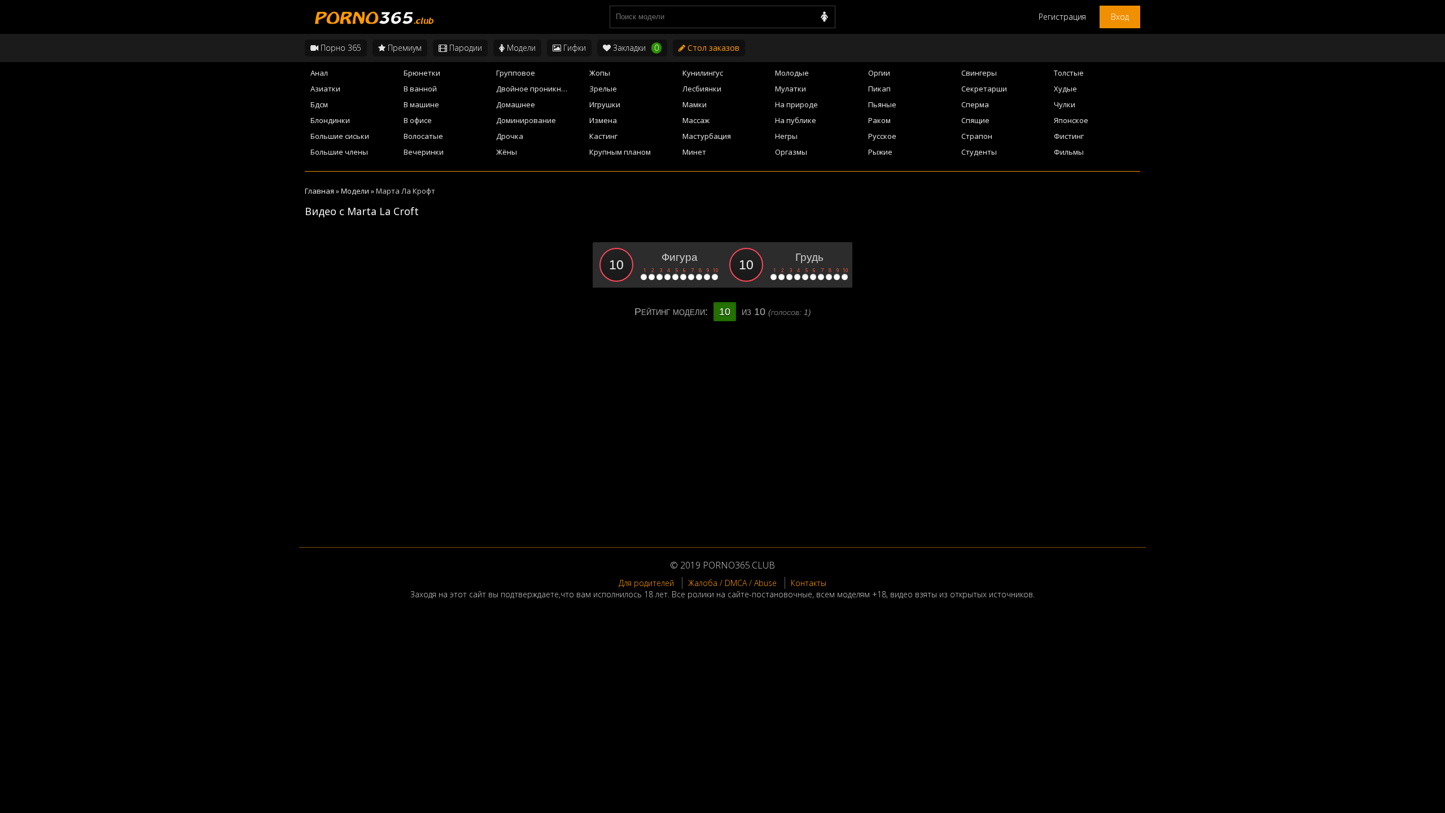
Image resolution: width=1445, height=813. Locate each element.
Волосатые (423, 136)
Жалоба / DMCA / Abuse (732, 583)
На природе (796, 104)
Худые (1065, 89)
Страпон (976, 136)
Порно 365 (339, 47)
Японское (1071, 120)
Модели (520, 47)
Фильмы (1069, 152)
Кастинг (603, 136)
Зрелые (603, 89)
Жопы (599, 73)
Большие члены (339, 152)
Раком (879, 120)
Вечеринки (424, 152)
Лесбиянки (701, 89)
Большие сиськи (339, 136)
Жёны (506, 152)
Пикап (879, 89)
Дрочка (509, 136)
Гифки (573, 47)
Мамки (694, 104)
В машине (421, 104)
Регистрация (1062, 16)
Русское (882, 136)
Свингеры (979, 73)
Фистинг (1069, 136)
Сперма (975, 104)
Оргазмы (791, 152)
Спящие (975, 120)
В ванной (420, 89)
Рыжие (880, 152)
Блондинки (330, 120)
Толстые (1069, 73)
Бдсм (319, 104)
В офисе (418, 120)
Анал (319, 73)
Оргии (879, 73)
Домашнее (515, 104)
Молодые (792, 73)
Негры (786, 136)
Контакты (808, 583)
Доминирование (526, 120)
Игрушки (604, 104)
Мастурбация (706, 136)
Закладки (635, 47)
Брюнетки (422, 73)
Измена (603, 120)
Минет (694, 152)
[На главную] (372, 17)
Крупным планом (620, 152)
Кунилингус (702, 73)
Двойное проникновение (539, 89)
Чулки (1064, 104)
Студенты (979, 152)
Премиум (404, 47)
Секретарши (984, 89)
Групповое (515, 73)
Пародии (464, 47)
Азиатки (325, 89)
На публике (795, 120)
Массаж (696, 120)
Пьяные (882, 104)
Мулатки (790, 89)
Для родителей (646, 583)
